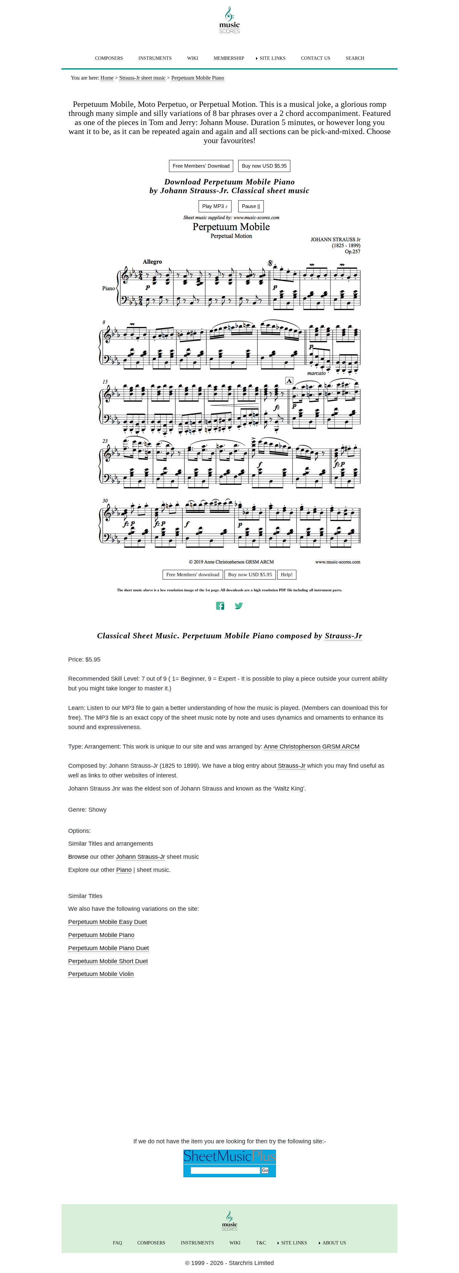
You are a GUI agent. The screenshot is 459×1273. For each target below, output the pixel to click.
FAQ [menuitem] (117, 1242)
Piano (124, 869)
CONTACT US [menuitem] (315, 58)
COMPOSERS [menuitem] (109, 58)
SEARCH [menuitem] (355, 58)
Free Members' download (192, 574)
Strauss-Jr (343, 635)
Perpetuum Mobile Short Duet (108, 961)
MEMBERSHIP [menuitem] (229, 58)
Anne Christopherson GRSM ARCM (312, 746)
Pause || (251, 206)
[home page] (229, 20)
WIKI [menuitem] (192, 58)
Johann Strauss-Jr (140, 856)
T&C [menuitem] (261, 1242)
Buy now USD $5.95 (264, 166)
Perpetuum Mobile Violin (101, 974)
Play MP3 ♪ (215, 206)
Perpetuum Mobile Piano (101, 935)
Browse (78, 856)
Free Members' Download (201, 166)
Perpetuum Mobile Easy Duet (107, 922)
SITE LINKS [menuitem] (273, 58)
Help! (287, 574)
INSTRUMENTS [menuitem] (155, 58)
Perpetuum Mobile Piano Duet (108, 948)
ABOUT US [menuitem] (334, 1242)
